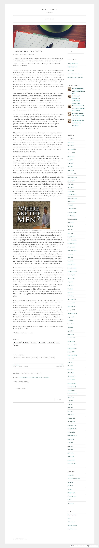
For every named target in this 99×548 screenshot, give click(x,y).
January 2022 (71, 236)
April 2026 (70, 142)
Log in (69, 518)
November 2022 (72, 212)
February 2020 (72, 299)
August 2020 (71, 278)
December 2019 (72, 306)
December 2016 (72, 425)
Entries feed (71, 522)
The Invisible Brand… (78, 105)
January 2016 (71, 460)
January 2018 (71, 379)
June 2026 (70, 139)
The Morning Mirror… (78, 88)
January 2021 (71, 264)
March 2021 (71, 261)
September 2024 (72, 177)
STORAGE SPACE (72, 67)
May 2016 (70, 449)
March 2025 (71, 170)
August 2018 (71, 359)
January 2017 (71, 421)
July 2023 (70, 205)
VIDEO (69, 499)
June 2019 (70, 324)
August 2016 (71, 439)
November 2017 (72, 386)
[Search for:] (76, 52)
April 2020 (70, 292)
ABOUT (52, 19)
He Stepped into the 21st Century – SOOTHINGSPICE (34, 377)
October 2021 (71, 247)
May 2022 (70, 229)
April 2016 (70, 453)
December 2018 (72, 345)
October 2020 (71, 275)
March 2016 (71, 456)
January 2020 (71, 303)
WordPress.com (72, 529)
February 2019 (71, 338)
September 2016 (72, 435)
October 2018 (71, 352)
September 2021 (72, 250)
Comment (58, 399)
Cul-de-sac (71, 70)
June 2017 (70, 404)
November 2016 (72, 428)
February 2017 (71, 418)
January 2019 (71, 341)
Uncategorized (72, 496)
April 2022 (70, 233)
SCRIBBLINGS (71, 492)
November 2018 (72, 348)
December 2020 (72, 268)
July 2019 (70, 320)
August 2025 (71, 156)
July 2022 (70, 226)
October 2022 (71, 215)
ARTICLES (70, 475)
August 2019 (71, 317)
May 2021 (70, 257)
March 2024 (71, 187)
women (52, 357)
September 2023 (72, 198)
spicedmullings (29, 54)
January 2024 (71, 191)
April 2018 (70, 369)
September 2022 (72, 219)
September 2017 (72, 393)
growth (41, 357)
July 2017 (70, 400)
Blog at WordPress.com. (20, 538)
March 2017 (71, 414)
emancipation (26, 357)
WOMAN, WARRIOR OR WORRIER (20, 365)
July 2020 (70, 282)
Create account (72, 515)
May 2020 (70, 289)
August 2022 (71, 222)
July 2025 (70, 160)
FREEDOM (34, 357)
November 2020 (72, 271)
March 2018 (71, 372)
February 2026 (72, 149)
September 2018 (72, 355)
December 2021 (72, 240)
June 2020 (70, 285)
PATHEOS (70, 486)
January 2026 (71, 153)
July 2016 (70, 442)
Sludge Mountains (73, 63)
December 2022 (72, 208)
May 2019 (70, 327)
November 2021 (72, 243)
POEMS (70, 489)
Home (47, 19)
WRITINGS (22, 355)
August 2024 (71, 180)
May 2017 (70, 407)
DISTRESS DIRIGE (60, 365)
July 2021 (70, 254)
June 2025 (70, 163)
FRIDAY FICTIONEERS (74, 479)
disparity (17, 357)
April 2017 (70, 411)
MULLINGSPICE (49, 9)
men (46, 357)
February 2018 (71, 376)
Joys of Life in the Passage (75, 74)
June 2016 (70, 446)
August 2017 (71, 397)
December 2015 (72, 463)
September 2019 (72, 313)
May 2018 (70, 366)
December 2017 (72, 383)
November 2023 (72, 194)
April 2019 (70, 331)
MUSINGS (70, 482)
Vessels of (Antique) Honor (75, 77)
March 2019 (71, 334)
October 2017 (71, 390)
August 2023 (71, 201)
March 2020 (71, 296)
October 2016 (71, 432)
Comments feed (72, 525)
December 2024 (72, 173)
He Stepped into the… (78, 120)
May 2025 (70, 166)
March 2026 (71, 146)
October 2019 (71, 310)
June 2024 (70, 184)
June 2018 (70, 362)
